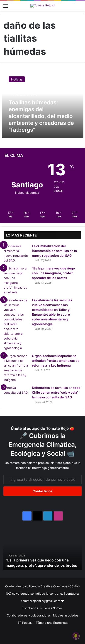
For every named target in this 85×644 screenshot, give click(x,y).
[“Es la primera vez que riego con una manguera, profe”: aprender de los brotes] (16, 280)
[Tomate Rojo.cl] (42, 6)
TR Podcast (26, 622)
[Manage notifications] (75, 635)
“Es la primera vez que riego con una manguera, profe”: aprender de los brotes (53, 273)
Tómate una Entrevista (52, 622)
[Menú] (5, 7)
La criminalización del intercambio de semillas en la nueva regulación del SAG (54, 250)
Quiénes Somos (51, 608)
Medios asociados (65, 615)
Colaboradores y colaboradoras (29, 615)
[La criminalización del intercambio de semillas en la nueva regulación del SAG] (16, 253)
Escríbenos (30, 608)
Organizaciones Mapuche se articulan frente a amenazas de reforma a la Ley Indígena (55, 360)
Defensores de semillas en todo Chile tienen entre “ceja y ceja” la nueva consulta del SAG (56, 392)
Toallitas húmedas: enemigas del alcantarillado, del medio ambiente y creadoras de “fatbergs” (41, 116)
